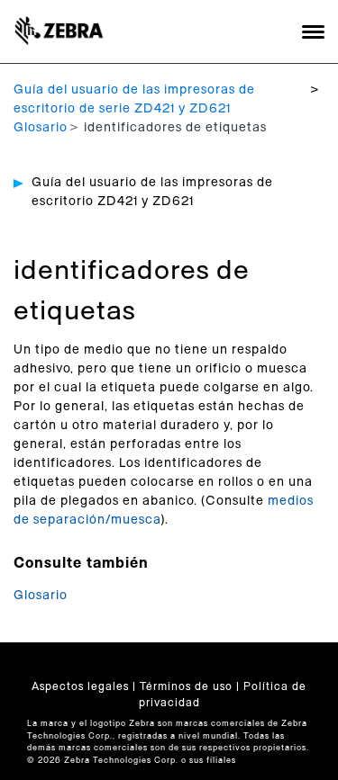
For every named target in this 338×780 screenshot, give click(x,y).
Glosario (41, 127)
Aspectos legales (80, 686)
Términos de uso (186, 686)
